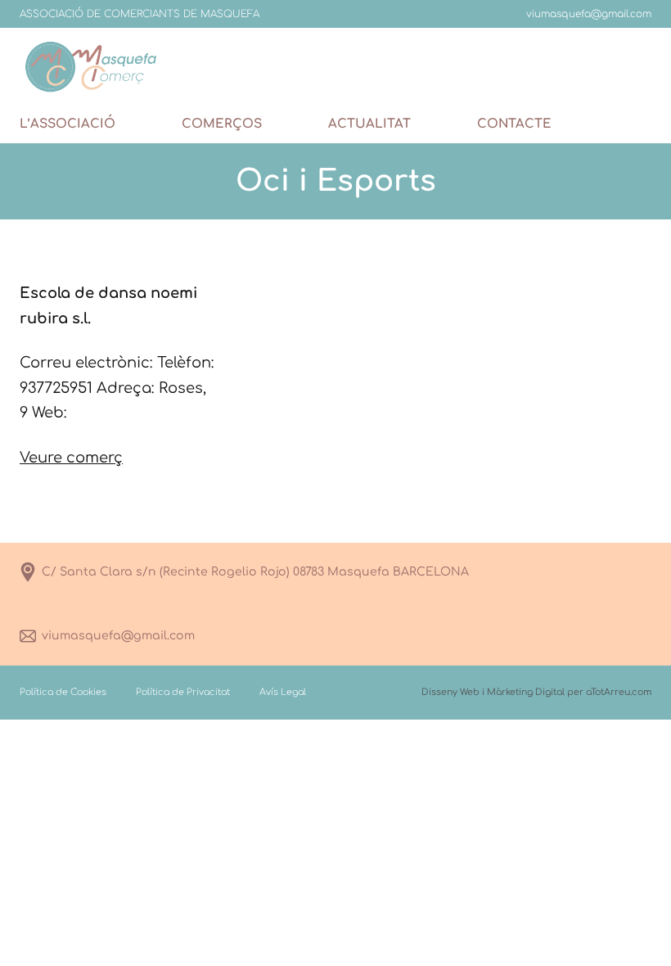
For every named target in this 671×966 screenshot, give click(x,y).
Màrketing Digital (526, 692)
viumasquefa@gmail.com (118, 636)
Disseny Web (450, 692)
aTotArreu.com (618, 692)
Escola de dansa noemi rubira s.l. (108, 306)
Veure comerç (71, 457)
